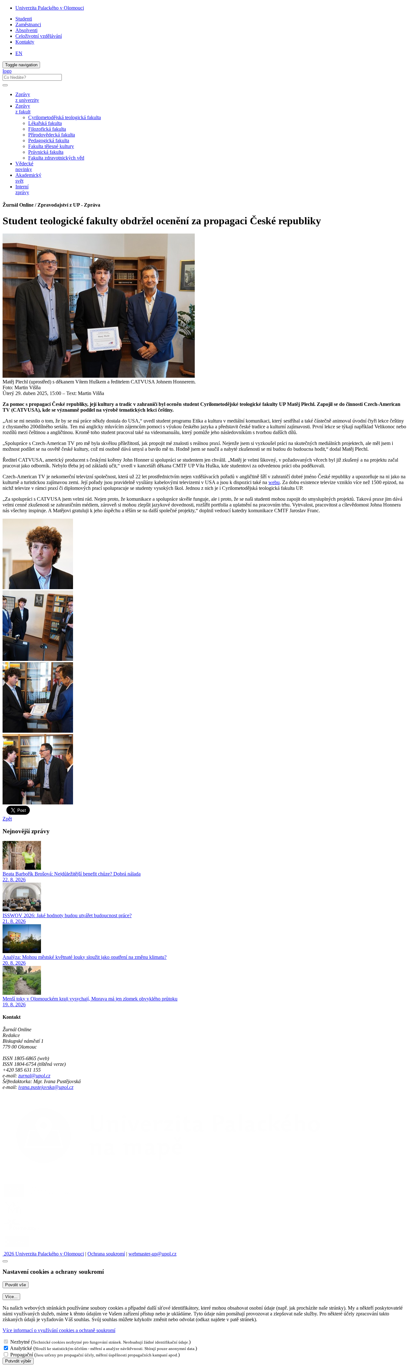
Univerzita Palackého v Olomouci (49, 8)
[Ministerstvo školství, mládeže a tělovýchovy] (14, 1214)
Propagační (21, 1354)
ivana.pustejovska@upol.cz (45, 1087)
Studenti (23, 18)
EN (18, 53)
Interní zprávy (22, 189)
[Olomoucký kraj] (25, 1231)
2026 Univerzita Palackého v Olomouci (43, 1253)
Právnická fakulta (45, 152)
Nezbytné (20, 1342)
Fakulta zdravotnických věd (56, 158)
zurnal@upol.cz (34, 1075)
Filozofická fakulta (47, 129)
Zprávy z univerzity (27, 97)
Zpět (7, 818)
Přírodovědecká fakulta (51, 134)
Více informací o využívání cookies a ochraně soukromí (59, 1330)
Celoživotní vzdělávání (38, 36)
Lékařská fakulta (45, 123)
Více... (11, 1296)
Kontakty (24, 42)
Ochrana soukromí (106, 1253)
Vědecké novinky (24, 166)
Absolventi (26, 30)
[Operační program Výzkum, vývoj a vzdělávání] (40, 1196)
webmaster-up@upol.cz (152, 1253)
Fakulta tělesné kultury (51, 146)
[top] (5, 1261)
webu (274, 482)
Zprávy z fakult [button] (22, 108)
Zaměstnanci (28, 24)
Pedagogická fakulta (48, 140)
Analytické (21, 1348)
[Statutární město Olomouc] (17, 1248)
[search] (5, 85)
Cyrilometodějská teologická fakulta (64, 117)
